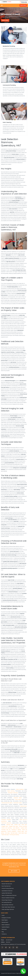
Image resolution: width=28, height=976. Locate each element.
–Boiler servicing (10, 791)
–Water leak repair (5, 834)
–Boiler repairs (18, 799)
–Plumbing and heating (14, 834)
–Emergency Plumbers (6, 819)
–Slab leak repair (13, 833)
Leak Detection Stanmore (7, 890)
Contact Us (4, 934)
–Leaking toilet (23, 828)
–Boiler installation (20, 789)
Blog (3, 931)
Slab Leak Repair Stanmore (7, 904)
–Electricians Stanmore (6, 823)
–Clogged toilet (4, 826)
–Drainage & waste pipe (12, 792)
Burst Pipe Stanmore (6, 886)
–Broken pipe (17, 824)
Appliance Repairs (5, 927)
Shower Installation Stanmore (8, 897)
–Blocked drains (23, 806)
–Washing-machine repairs (7, 802)
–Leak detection (15, 828)
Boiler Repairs (5, 920)
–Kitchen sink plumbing (6, 828)
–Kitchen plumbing (23, 826)
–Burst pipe (24, 824)
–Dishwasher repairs (17, 802)
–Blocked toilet (9, 824)
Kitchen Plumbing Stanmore (8, 888)
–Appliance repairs (17, 797)
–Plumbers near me (5, 829)
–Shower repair (20, 831)
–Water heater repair (22, 833)
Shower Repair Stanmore (7, 900)
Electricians (4, 929)
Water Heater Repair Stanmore (8, 907)
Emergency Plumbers (6, 917)
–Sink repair (7, 833)
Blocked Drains (5, 922)
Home (3, 915)
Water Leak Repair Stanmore (8, 909)
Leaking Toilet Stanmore (7, 893)
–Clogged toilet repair (13, 826)
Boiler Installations (6, 924)
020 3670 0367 (24, 2)
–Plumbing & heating (16, 829)
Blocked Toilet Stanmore (7, 883)
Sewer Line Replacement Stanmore (9, 895)
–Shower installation (11, 831)
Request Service (5, 20)
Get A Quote (14, 870)
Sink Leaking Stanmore (6, 902)
